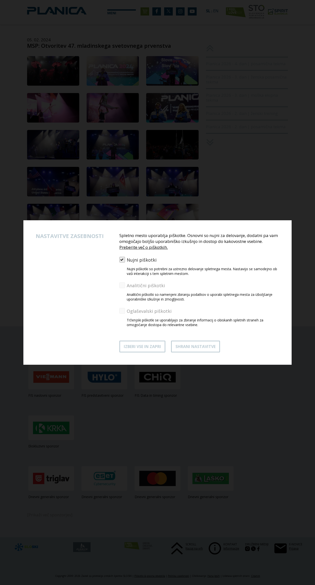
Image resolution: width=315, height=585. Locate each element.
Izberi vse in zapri (142, 346)
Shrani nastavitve (195, 346)
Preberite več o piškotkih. (143, 247)
